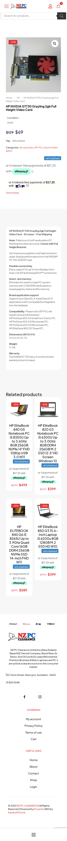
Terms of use (33, 732)
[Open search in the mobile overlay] (33, 15)
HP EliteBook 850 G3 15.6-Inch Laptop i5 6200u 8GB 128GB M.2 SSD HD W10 (47, 536)
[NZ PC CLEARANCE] (25, 697)
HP (18, 97)
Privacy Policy (33, 725)
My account (33, 719)
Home (9, 97)
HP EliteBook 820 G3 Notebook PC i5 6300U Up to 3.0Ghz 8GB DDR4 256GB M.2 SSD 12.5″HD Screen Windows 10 (47, 443)
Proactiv (38, 809)
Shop (33, 780)
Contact (33, 773)
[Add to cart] (25, 404)
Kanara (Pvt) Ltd (16, 812)
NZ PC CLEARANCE (27, 805)
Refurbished (19, 140)
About (33, 766)
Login (33, 786)
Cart (33, 739)
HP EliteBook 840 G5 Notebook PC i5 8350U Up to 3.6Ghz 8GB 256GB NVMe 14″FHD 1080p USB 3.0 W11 (19, 441)
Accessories (26, 147)
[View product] (25, 409)
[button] (54, 43)
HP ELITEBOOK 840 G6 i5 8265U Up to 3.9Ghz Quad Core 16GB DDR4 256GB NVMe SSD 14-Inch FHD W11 (19, 544)
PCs (40, 147)
